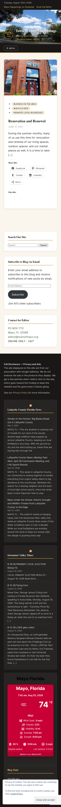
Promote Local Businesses (28, 113)
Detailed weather (15, 749)
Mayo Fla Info (21, 108)
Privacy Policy (20, 392)
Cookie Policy (16, 794)
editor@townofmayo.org (23, 336)
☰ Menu (10, 48)
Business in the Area (25, 104)
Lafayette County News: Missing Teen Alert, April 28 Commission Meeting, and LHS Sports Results (28, 461)
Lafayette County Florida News (24, 409)
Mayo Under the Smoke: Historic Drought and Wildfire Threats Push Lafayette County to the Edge (29, 503)
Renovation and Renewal (27, 120)
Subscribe (18, 294)
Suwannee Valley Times (20, 555)
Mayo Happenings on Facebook (19, 7)
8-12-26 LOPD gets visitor (20, 627)
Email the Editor (44, 7)
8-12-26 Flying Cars (17, 585)
